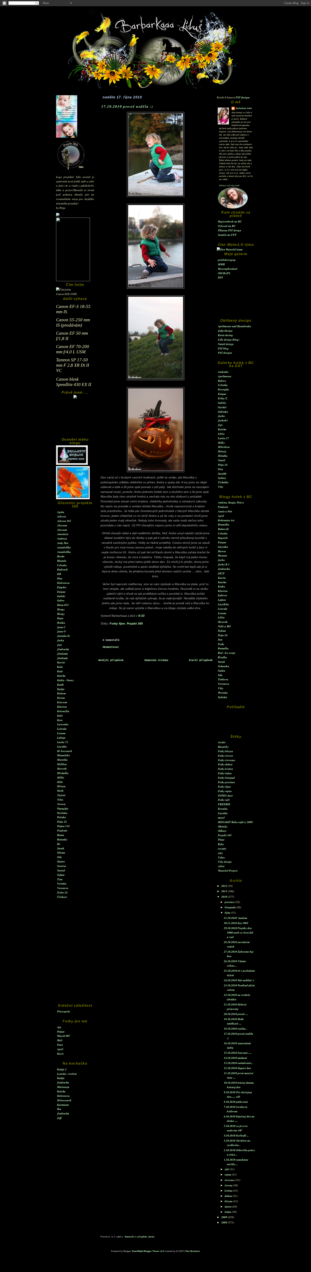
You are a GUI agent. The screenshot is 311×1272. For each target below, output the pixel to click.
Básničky (223, 747)
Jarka (60, 640)
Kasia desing (225, 335)
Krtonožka (63, 711)
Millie (60, 777)
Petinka (61, 817)
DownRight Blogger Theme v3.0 (148, 1251)
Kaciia (61, 662)
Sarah (60, 848)
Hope (60, 618)
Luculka (62, 746)
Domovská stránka (156, 660)
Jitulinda (62, 654)
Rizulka (222, 657)
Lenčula (62, 729)
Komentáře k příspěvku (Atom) (139, 1237)
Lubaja (61, 737)
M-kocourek (64, 1100)
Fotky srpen (225, 791)
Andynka (223, 372)
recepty (222, 848)
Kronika (223, 809)
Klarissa (62, 707)
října (228, 912)
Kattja (61, 689)
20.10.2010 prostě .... (236, 1014)
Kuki (60, 715)
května (229, 1190)
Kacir (60, 1053)
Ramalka (223, 648)
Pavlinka (62, 813)
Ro (59, 844)
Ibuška (61, 623)
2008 (224, 1222)
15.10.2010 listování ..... (238, 1053)
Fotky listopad (226, 778)
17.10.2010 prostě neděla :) (127, 106)
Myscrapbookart (227, 269)
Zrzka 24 (62, 892)
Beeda (61, 556)
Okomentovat (111, 647)
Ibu (59, 1109)
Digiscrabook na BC (230, 221)
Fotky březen (225, 751)
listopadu (230, 907)
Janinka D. (63, 636)
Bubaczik (223, 529)
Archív (222, 742)
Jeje (59, 645)
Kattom (61, 693)
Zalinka (222, 697)
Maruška (62, 760)
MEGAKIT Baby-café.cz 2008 (235, 822)
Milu (60, 782)
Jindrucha (63, 649)
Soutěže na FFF (227, 235)
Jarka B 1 (224, 564)
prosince (230, 902)
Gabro (61, 600)
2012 (224, 886)
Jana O (61, 631)
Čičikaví (62, 897)
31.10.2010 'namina (235, 918)
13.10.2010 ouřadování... (238, 1063)
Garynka (223, 547)
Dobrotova (63, 583)
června (229, 1185)
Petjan (61, 1031)
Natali (221, 460)
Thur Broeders (192, 1251)
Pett (220, 640)
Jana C (61, 627)
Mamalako (63, 755)
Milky (221, 443)
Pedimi (222, 631)
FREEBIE (224, 804)
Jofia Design (225, 331)
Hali (59, 1040)
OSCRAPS (224, 273)
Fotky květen (225, 769)
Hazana (222, 555)
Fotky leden (225, 773)
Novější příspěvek (111, 660)
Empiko (61, 587)
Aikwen (61, 516)
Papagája (62, 808)
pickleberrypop (227, 260)
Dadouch (62, 569)
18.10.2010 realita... (235, 1028)
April (60, 1049)
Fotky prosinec (226, 782)
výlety (221, 866)
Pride (221, 644)
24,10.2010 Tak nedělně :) (239, 980)
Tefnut (61, 875)
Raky (221, 844)
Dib (59, 574)
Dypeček (223, 538)
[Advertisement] (75, 420)
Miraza (61, 786)
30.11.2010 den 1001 (236, 923)
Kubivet (222, 595)
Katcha (61, 676)
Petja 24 (62, 821)
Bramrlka (223, 524)
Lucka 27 (223, 438)
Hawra (222, 551)
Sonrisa (61, 866)
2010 (224, 897)
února (228, 1206)
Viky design (225, 862)
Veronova (62, 888)
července (230, 1180)
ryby (220, 853)
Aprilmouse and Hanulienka (234, 326)
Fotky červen (225, 756)
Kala (60, 667)
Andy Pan (62, 543)
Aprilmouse (224, 376)
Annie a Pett (225, 511)
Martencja (63, 1087)
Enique (61, 592)
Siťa (59, 857)
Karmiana (63, 1105)
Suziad (61, 870)
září (227, 1169)
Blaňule (61, 561)
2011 (224, 891)
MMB (221, 264)
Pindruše (62, 830)
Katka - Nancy (65, 680)
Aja (59, 1027)
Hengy (61, 609)
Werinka (223, 693)
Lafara (222, 600)
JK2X (221, 573)
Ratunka (62, 839)
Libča (221, 434)
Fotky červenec (226, 760)
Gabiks (61, 596)
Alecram (62, 525)
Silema (61, 852)
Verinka (61, 883)
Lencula (222, 609)
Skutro (61, 861)
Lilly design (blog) (228, 339)
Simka (221, 670)
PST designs (243, 97)
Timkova (223, 679)
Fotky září (224, 800)
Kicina (61, 698)
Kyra (60, 720)
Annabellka (64, 547)
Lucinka (223, 813)
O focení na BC (227, 226)
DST (220, 277)
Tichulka (223, 482)
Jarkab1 (223, 420)
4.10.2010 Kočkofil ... (236, 1135)
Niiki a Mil (224, 626)
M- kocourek (64, 751)
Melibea (62, 764)
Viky (220, 487)
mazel (221, 817)
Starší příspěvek (201, 660)
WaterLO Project (228, 870)
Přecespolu (63, 1011)
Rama (60, 835)
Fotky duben (225, 764)
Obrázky (223, 826)
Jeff (59, 1118)
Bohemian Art (226, 520)
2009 (224, 1217)
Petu (220, 469)
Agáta (60, 512)
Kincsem (62, 702)
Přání (221, 839)
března (229, 1201)
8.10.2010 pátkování (236, 1102)
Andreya (62, 538)
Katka (221, 586)
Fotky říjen (224, 786)
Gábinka (223, 412)
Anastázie (63, 534)
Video (221, 857)
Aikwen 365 (64, 521)
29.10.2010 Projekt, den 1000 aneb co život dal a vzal (238, 932)
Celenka (62, 565)
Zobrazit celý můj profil (229, 185)
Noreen (61, 804)
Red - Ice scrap (226, 653)
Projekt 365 (225, 835)
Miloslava (224, 447)
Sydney (222, 478)
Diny (60, 578)
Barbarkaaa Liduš (244, 108)
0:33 (141, 615)
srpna (228, 1174)
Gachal (222, 407)
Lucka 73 (62, 742)
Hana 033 (63, 605)
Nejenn (61, 795)
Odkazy (222, 831)
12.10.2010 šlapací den (237, 1068)
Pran (60, 1045)
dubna (229, 1196)
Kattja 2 (62, 1069)
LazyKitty (223, 604)
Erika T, (222, 398)
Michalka (63, 773)
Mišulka (223, 456)
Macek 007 (63, 1036)
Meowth (62, 768)
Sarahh (222, 473)
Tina (60, 879)
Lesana (61, 733)
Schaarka (223, 666)
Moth (60, 791)
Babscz (222, 381)
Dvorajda (223, 389)
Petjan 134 (63, 826)
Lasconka (63, 724)
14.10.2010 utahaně (235, 1058)
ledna (228, 1212)
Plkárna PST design (229, 230)
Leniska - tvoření (67, 1074)
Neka (60, 799)
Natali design (226, 344)
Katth (60, 684)
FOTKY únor (225, 795)
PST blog (223, 348)
